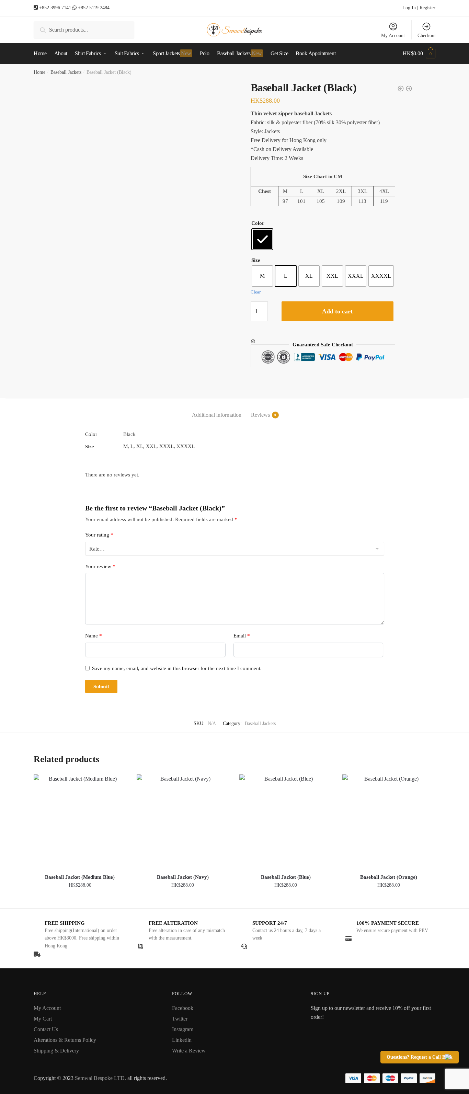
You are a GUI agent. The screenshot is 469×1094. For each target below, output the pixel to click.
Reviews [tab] (260, 415)
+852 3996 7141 (55, 7)
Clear (256, 292)
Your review (100, 566)
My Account (393, 35)
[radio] (262, 239)
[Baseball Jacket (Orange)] (388, 820)
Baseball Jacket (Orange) (388, 877)
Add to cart (337, 311)
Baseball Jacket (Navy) (183, 877)
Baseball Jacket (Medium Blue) (80, 877)
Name (93, 635)
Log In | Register (418, 7)
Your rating (99, 535)
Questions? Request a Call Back (420, 1057)
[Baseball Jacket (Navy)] (183, 820)
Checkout (426, 35)
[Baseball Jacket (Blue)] (285, 820)
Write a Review (189, 1050)
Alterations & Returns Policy (65, 1040)
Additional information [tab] (216, 415)
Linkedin (182, 1040)
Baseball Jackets (65, 72)
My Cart (43, 1019)
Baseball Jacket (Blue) (286, 877)
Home (39, 72)
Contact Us (46, 1029)
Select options (80, 900)
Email (241, 635)
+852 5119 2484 (94, 7)
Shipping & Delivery (56, 1050)
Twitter (179, 1019)
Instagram (182, 1029)
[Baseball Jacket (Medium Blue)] (80, 820)
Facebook (182, 1008)
